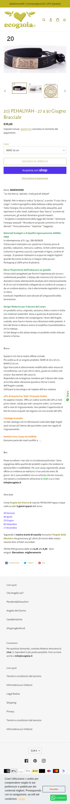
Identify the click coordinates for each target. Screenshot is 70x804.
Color (6, 144)
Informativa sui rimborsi (19, 685)
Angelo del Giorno (16, 610)
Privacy (10, 711)
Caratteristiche (14, 619)
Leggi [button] (21, 798)
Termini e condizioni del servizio (24, 676)
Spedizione (26, 128)
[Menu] (64, 19)
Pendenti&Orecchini (17, 601)
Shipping (11, 702)
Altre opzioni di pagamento (35, 178)
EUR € (34, 750)
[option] (19, 88)
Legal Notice (13, 693)
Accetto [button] (54, 789)
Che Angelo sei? (15, 593)
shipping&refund (16, 628)
